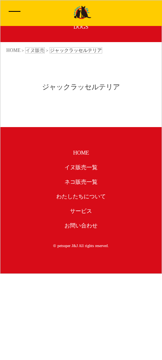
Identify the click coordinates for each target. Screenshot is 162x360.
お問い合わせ (81, 226)
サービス (81, 211)
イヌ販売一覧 (81, 167)
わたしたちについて (81, 196)
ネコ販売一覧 (81, 182)
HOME (81, 153)
